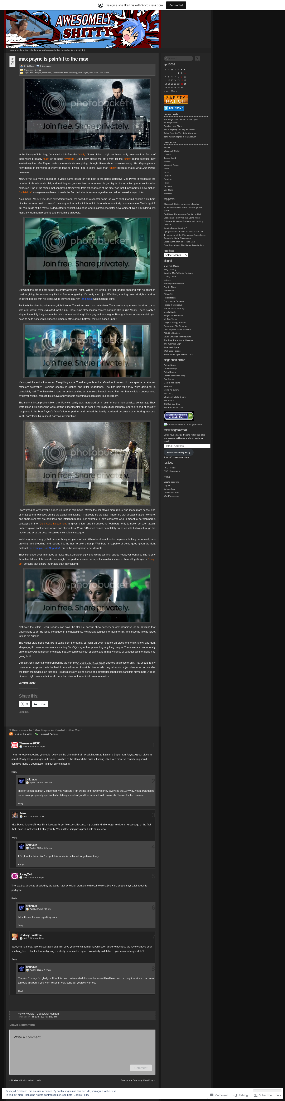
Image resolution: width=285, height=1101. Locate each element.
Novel (166, 172)
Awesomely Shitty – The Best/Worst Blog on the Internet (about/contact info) (47, 50)
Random (168, 179)
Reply (14, 772)
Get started (176, 5)
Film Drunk (169, 291)
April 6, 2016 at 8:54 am (34, 816)
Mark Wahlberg (70, 73)
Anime (167, 147)
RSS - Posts (169, 468)
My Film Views (170, 319)
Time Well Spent (171, 347)
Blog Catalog (170, 269)
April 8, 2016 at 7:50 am (40, 909)
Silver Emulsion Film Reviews (177, 337)
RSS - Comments (172, 471)
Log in (167, 485)
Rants (166, 183)
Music (166, 168)
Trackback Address (48, 734)
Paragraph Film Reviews (175, 326)
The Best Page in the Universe (178, 340)
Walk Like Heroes (172, 351)
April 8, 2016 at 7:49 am (40, 970)
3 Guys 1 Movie (171, 266)
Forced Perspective (173, 305)
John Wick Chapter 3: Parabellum (180, 137)
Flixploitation (170, 298)
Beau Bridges (35, 73)
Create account (171, 482)
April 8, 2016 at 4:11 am (34, 938)
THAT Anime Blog (172, 404)
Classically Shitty (172, 151)
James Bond (170, 158)
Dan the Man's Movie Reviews (178, 273)
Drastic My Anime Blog (174, 375)
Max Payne (83, 73)
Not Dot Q (168, 393)
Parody (167, 176)
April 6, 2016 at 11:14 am (41, 848)
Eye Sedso (169, 379)
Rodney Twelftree (30, 935)
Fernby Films (170, 287)
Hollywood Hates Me (173, 315)
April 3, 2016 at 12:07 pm (34, 746)
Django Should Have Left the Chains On (183, 231)
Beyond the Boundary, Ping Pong (137, 1080)
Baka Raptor (170, 372)
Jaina (22, 813)
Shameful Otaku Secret (175, 397)
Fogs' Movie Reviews (174, 301)
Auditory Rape (171, 368)
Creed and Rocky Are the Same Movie (182, 218)
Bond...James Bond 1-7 (175, 228)
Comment (141, 1068)
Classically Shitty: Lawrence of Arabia (181, 204)
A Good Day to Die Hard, (91, 662)
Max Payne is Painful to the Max (53, 59)
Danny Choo (170, 276)
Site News (168, 190)
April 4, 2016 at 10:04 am (41, 782)
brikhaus (30, 66)
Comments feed (171, 492)
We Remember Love (173, 407)
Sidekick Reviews (172, 333)
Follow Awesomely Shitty (178, 452)
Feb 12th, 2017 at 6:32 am (44, 1017)
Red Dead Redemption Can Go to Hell (182, 214)
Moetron (168, 386)
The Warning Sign (172, 344)
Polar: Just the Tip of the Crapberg (180, 133)
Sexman (168, 186)
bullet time (46, 73)
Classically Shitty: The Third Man (179, 242)
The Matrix (104, 73)
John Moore (58, 73)
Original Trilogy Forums (175, 322)
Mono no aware (171, 390)
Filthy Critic (169, 294)
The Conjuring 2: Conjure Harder (179, 130)
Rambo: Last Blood (173, 126)
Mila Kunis (94, 73)
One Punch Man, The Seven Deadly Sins (184, 245)
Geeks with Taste (172, 383)
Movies (38, 70)
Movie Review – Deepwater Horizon (38, 1013)
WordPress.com (171, 496)
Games (167, 154)
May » (174, 91)
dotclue (167, 280)
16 (182, 80)
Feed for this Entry (23, 734)
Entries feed (169, 489)
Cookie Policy (81, 1095)
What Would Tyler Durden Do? (178, 354)
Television (168, 193)
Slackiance (169, 400)
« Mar (166, 91)
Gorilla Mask (169, 312)
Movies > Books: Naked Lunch (26, 1080)
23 (182, 84)
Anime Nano (170, 365)
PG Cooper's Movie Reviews (177, 329)
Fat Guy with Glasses (174, 283)
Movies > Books (171, 165)
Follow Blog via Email (175, 430)
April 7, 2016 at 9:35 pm (33, 877)
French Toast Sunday (174, 308)
